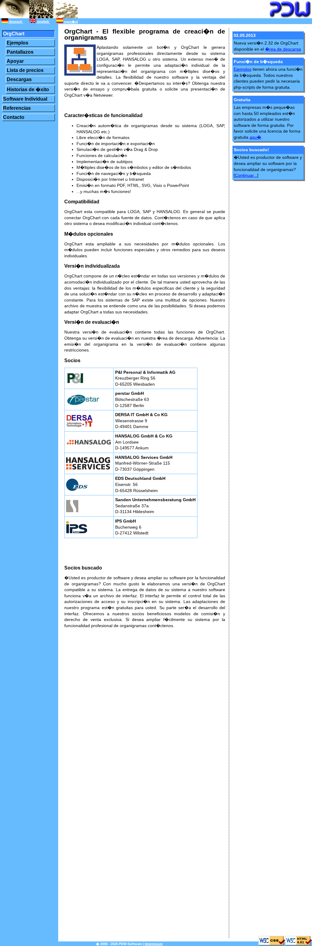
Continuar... (246, 175)
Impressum (154, 944)
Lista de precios (25, 70)
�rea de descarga (283, 49)
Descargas (19, 79)
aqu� (255, 137)
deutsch (15, 21)
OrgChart (13, 33)
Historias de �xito (28, 89)
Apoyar (15, 61)
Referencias (17, 108)
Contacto (13, 117)
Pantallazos (20, 52)
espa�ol (70, 21)
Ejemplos (17, 42)
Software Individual (25, 99)
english (43, 21)
